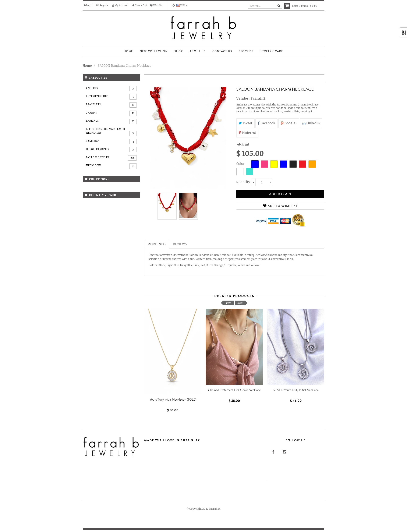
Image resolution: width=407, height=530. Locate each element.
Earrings (110, 121)
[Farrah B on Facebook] (273, 452)
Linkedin (312, 123)
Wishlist (158, 5)
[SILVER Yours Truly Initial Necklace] (295, 347)
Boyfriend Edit (110, 96)
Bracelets (110, 104)
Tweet (247, 123)
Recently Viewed (102, 195)
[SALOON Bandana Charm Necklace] (167, 205)
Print (245, 144)
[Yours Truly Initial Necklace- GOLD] (172, 351)
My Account (121, 5)
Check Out (140, 5)
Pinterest (248, 132)
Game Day (110, 141)
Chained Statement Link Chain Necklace (234, 390)
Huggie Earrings (110, 149)
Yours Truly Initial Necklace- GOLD (173, 399)
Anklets (110, 88)
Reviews (180, 244)
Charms (110, 113)
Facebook (267, 123)
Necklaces (110, 165)
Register (104, 5)
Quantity (242, 181)
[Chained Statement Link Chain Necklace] (234, 347)
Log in (89, 5)
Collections (99, 179)
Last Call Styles (110, 157)
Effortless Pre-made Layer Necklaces (110, 131)
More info (157, 244)
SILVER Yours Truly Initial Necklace (296, 390)
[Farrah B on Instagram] (284, 452)
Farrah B (258, 98)
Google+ (290, 123)
